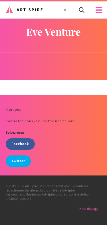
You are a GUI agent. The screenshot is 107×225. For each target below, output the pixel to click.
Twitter (18, 161)
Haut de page (88, 208)
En (64, 10)
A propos (13, 109)
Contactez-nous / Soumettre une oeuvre (40, 121)
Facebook (20, 143)
